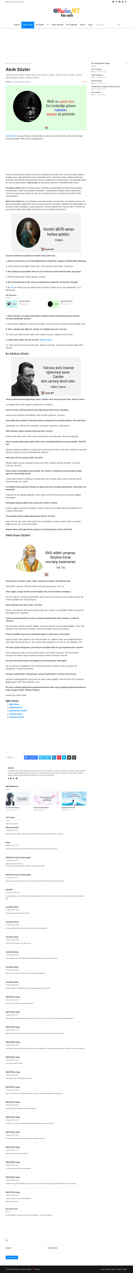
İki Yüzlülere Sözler (12, 807)
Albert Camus (46, 340)
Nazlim (9, 82)
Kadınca (17, 25)
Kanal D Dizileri (96, 81)
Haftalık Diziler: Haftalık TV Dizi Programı (105, 86)
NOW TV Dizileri (97, 75)
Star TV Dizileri (96, 69)
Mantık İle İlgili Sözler (41, 807)
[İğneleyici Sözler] (53, 304)
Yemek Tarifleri (57, 25)
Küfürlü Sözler (15, 707)
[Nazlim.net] (66, 12)
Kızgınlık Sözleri (24, 301)
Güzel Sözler (28, 25)
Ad (7, 1240)
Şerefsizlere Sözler (18, 711)
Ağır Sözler (14, 704)
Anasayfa (10, 63)
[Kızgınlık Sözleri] (11, 304)
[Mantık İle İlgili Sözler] (46, 799)
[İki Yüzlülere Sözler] (18, 799)
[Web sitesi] (9, 778)
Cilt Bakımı (40, 25)
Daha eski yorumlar (12, 823)
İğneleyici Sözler (67, 301)
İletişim (124, 1269)
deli (12, 287)
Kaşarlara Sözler (16, 717)
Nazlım (37, 1269)
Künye (103, 1269)
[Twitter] (14, 778)
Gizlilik (119, 1269)
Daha (90, 25)
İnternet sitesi (52, 1248)
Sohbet (82, 25)
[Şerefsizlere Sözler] (74, 799)
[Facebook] (11, 778)
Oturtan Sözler (16, 714)
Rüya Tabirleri (71, 25)
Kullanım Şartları (111, 1269)
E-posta (9, 1248)
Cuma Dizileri (96, 92)
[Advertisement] (66, 44)
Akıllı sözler (11, 136)
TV (48, 25)
